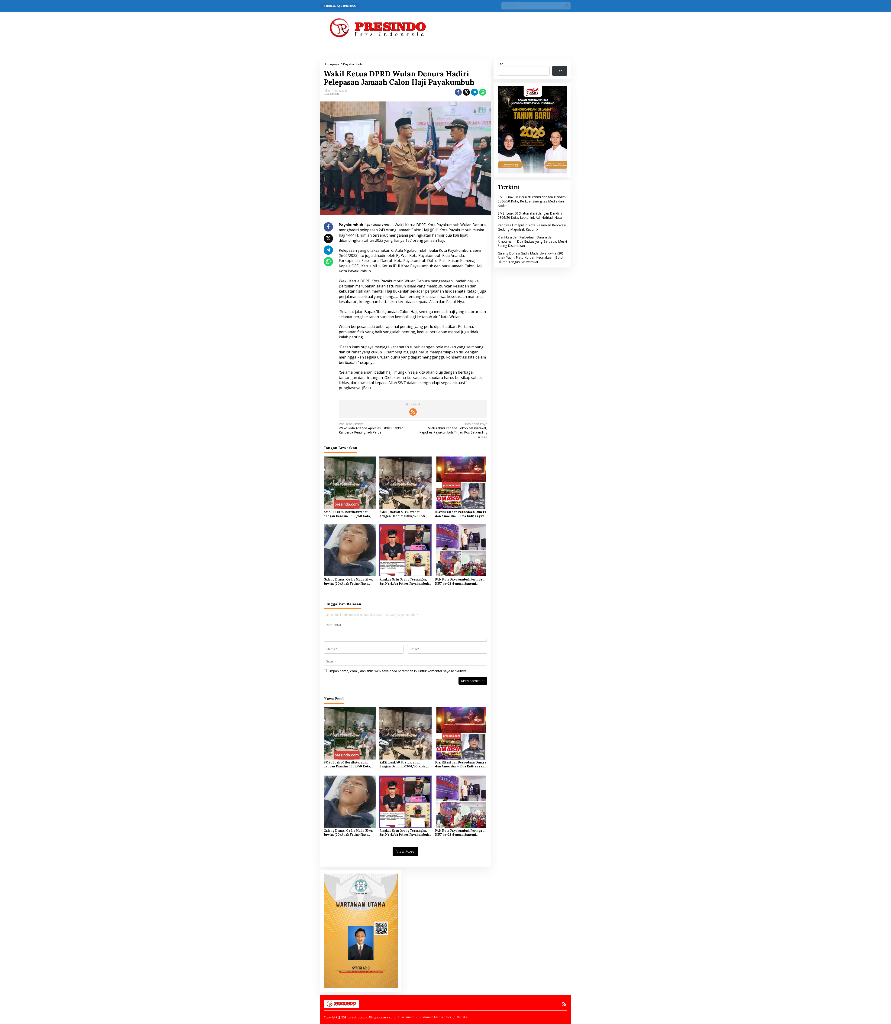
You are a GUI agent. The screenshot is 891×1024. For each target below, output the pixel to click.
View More (405, 851)
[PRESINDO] (378, 27)
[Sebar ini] (458, 92)
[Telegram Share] (474, 92)
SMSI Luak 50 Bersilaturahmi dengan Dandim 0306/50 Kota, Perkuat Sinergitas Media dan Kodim (347, 514)
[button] (567, 6)
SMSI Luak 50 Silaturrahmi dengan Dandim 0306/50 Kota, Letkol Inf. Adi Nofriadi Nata (402, 514)
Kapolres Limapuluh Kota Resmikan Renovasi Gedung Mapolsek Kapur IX (532, 227)
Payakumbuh (331, 93)
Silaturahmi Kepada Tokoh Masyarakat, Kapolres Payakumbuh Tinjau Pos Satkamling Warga (453, 430)
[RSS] (413, 412)
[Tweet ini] (466, 92)
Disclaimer (406, 1017)
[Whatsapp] (482, 92)
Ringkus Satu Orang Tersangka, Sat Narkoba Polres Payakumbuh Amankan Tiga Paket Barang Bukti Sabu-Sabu (405, 581)
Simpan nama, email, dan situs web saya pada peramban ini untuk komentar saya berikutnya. (397, 671)
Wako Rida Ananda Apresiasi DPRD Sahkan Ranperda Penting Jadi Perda (371, 428)
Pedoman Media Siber (435, 1017)
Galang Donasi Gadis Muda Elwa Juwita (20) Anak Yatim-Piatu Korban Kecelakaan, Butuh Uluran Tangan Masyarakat (349, 581)
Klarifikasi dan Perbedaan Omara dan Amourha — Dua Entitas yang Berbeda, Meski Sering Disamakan (461, 514)
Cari (501, 64)
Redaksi (462, 1017)
